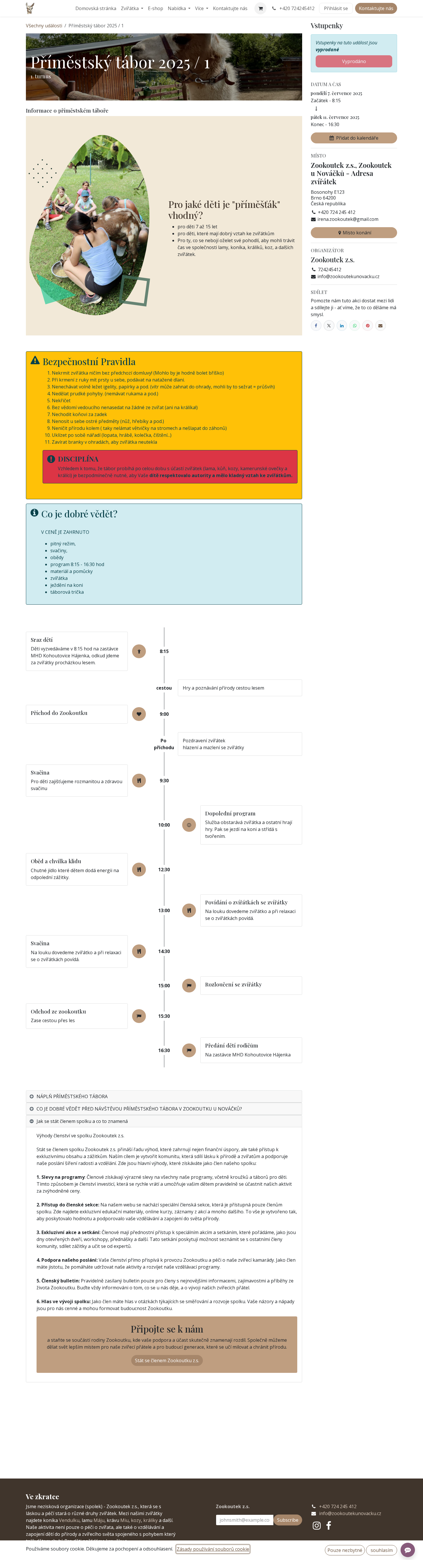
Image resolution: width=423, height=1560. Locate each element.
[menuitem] (96, 8)
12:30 (164, 869)
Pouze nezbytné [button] (344, 1550)
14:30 (164, 951)
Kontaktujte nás (376, 8)
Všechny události (44, 25)
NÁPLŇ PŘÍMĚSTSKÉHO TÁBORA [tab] (72, 1096)
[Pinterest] (367, 325)
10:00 (164, 825)
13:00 (164, 910)
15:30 (164, 1016)
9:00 (164, 714)
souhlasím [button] (382, 1550)
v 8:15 (76, 649)
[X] (329, 325)
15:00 (164, 985)
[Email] (380, 325)
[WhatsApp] (354, 325)
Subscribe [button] (287, 1520)
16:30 (164, 1050)
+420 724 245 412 (338, 1506)
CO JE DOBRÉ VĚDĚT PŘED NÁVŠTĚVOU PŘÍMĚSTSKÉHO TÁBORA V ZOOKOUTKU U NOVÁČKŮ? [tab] (139, 1109)
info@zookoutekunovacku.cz (350, 1513)
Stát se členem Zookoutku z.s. (167, 1360)
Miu (124, 1520)
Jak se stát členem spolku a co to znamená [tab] (82, 1121)
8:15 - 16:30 (83, 564)
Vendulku (69, 1520)
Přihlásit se (336, 8)
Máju (99, 1520)
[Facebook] (316, 325)
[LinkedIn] (342, 325)
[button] (354, 137)
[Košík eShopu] (260, 8)
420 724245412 (297, 8)
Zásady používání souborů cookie (213, 1549)
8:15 (164, 651)
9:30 (164, 780)
